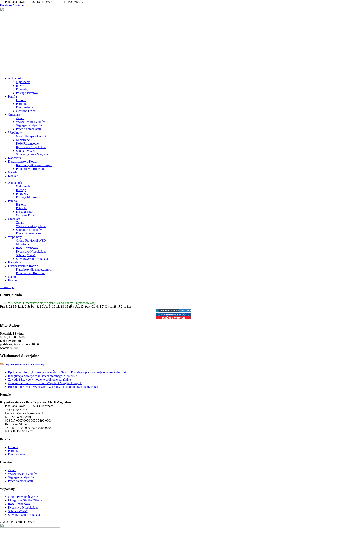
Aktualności (15, 78)
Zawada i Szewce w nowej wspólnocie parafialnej (40, 379)
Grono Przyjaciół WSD (31, 136)
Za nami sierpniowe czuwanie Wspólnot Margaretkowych (45, 383)
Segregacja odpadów (29, 125)
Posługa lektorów (27, 93)
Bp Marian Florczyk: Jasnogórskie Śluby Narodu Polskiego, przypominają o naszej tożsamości (68, 372)
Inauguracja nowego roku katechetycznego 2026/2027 (42, 376)
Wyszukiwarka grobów (31, 121)
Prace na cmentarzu (28, 129)
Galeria (12, 172)
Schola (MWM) (26, 150)
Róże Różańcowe (27, 143)
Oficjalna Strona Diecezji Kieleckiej (23, 364)
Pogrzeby (22, 89)
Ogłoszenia (23, 82)
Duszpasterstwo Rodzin (23, 161)
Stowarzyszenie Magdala (32, 154)
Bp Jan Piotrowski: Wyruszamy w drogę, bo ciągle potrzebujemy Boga (53, 386)
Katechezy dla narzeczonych (34, 165)
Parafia (12, 96)
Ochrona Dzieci (26, 111)
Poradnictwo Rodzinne (30, 168)
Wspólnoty (15, 132)
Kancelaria (15, 158)
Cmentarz (14, 114)
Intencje (21, 85)
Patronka (21, 103)
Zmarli (20, 118)
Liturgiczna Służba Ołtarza (25, 500)
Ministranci (23, 140)
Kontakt (13, 176)
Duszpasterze (24, 107)
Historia (21, 100)
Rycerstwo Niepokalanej (31, 147)
